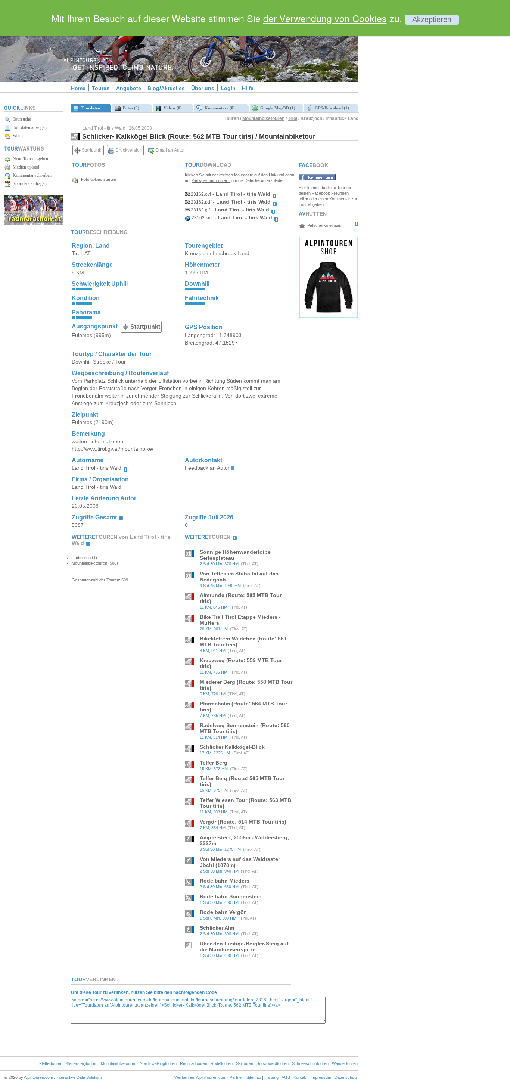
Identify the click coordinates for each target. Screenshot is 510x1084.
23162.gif (200, 210)
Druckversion (128, 150)
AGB (286, 1077)
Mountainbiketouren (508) (95, 563)
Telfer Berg (213, 763)
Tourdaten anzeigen (28, 127)
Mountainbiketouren (263, 118)
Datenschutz (346, 1077)
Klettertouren (50, 1063)
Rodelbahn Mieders (224, 881)
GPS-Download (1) (330, 108)
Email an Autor (169, 150)
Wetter (17, 135)
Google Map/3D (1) (276, 108)
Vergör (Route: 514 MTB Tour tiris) (243, 822)
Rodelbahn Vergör (223, 912)
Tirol (292, 118)
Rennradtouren (193, 1063)
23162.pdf (200, 202)
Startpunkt (91, 150)
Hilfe (248, 88)
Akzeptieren (431, 19)
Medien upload (24, 167)
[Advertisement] (422, 128)
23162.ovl (200, 194)
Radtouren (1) (84, 557)
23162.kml (201, 217)
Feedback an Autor (207, 468)
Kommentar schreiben (31, 175)
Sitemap (253, 1077)
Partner (236, 1077)
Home (78, 88)
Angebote (128, 88)
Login (228, 88)
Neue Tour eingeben (29, 158)
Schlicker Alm (217, 928)
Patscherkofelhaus (324, 225)
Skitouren (244, 1063)
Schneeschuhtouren (310, 1063)
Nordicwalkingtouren (158, 1063)
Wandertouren (345, 1063)
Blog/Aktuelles (166, 88)
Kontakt (300, 1077)
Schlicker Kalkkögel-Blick (232, 747)
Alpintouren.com (38, 1077)
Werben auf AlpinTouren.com (200, 1077)
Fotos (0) (130, 108)
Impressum (321, 1077)
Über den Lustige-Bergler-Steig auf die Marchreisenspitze (244, 946)
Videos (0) (171, 108)
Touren (101, 88)
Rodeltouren (222, 1063)
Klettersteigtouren (81, 1063)
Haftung (271, 1077)
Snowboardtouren (272, 1063)
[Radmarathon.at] (33, 223)
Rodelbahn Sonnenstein (231, 896)
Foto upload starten (97, 179)
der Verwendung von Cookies (325, 18)
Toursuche (20, 119)
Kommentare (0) (218, 108)
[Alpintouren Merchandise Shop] (328, 316)
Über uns (202, 88)
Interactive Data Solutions (79, 1077)
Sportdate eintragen (28, 183)
